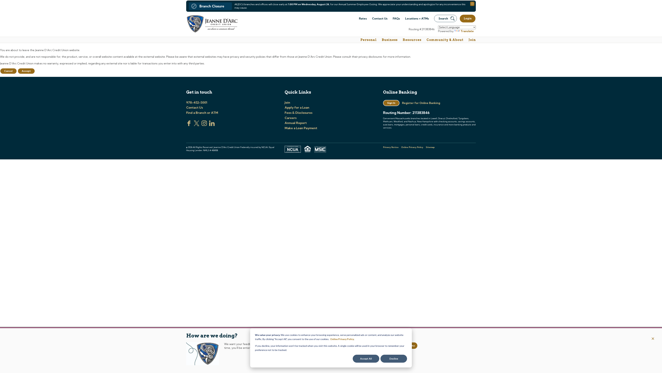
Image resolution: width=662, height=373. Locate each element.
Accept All (366, 358)
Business (390, 40)
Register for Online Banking (421, 103)
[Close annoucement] (653, 339)
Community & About (445, 40)
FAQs (396, 18)
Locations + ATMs (417, 18)
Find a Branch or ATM (202, 113)
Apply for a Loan (297, 107)
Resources (412, 40)
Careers (291, 118)
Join (472, 40)
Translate (467, 31)
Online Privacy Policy (342, 339)
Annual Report (296, 123)
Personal (368, 40)
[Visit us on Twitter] (196, 125)
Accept (26, 71)
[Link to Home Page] (211, 24)
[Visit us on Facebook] (189, 125)
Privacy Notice (391, 147)
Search (443, 18)
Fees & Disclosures (298, 113)
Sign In (391, 102)
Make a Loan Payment (301, 128)
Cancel (8, 71)
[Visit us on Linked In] (212, 125)
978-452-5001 (196, 102)
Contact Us (380, 18)
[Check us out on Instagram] (204, 125)
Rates (363, 18)
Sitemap (430, 147)
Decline (393, 358)
